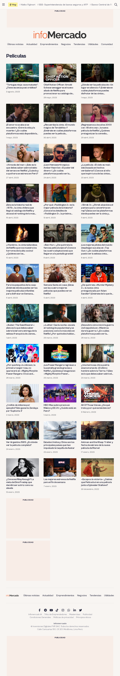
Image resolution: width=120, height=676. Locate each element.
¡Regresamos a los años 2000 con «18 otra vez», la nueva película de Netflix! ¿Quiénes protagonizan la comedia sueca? (96, 129)
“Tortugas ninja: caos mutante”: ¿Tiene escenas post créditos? (22, 86)
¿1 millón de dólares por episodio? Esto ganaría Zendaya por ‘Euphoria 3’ (22, 408)
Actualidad (31, 44)
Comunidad (107, 44)
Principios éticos (83, 617)
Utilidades (93, 44)
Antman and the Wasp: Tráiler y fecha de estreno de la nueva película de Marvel (97, 445)
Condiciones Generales (40, 617)
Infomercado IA (35, 614)
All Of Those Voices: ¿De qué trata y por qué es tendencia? (96, 406)
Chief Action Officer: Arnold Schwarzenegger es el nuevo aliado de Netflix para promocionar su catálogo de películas (58, 89)
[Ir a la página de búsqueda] (116, 5)
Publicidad (87, 614)
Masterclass (74, 614)
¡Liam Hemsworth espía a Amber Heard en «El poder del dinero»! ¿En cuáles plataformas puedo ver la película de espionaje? (59, 169)
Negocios (66, 44)
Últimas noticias (15, 44)
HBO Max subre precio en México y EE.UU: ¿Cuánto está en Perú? (60, 408)
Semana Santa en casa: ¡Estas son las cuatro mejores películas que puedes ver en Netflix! (59, 289)
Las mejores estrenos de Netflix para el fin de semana (60, 481)
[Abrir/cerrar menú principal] (3, 5)
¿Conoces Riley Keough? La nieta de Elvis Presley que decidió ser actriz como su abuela (20, 483)
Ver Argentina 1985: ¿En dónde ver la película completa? (21, 443)
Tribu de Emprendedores (55, 614)
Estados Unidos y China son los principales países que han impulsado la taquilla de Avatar (59, 445)
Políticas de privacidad (63, 617)
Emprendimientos (49, 44)
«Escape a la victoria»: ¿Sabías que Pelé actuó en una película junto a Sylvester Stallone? (96, 482)
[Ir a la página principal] (60, 34)
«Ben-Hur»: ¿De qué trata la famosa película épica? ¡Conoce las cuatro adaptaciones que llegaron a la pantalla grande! (60, 249)
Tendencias (79, 44)
